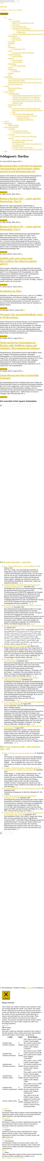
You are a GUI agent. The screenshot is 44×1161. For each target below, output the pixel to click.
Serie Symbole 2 (17, 62)
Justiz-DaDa (16, 21)
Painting (11, 58)
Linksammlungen (13, 94)
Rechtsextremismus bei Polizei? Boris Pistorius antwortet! (22, 788)
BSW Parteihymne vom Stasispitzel (15, 646)
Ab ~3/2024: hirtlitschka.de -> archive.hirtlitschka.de (21, 566)
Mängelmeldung (13, 125)
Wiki (5, 151)
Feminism (11, 43)
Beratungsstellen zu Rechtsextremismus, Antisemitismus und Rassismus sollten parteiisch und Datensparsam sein (21, 168)
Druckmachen (12, 36)
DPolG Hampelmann (19, 66)
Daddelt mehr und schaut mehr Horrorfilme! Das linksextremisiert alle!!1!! (18, 261)
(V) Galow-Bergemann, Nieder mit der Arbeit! (27, 149)
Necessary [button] (5, 1025)
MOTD (6, 121)
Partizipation (8, 123)
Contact (6, 86)
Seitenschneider (17, 56)
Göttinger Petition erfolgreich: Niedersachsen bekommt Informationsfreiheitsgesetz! (22, 585)
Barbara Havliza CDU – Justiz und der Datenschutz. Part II (20, 200)
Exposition (11, 41)
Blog (13, 112)
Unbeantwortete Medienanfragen (23, 114)
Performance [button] (6, 1118)
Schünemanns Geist (18, 49)
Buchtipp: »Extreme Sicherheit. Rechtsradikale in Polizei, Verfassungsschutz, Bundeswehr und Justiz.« (22, 769)
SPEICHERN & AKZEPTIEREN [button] (13, 1158)
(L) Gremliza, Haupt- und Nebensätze (24, 136)
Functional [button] (5, 1108)
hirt (22, 161)
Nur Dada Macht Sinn (19, 27)
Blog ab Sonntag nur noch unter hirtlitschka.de (19, 753)
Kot (9, 45)
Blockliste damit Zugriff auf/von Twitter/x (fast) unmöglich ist (24, 626)
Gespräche (11, 129)
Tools (10, 107)
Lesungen (11, 134)
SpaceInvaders (17, 40)
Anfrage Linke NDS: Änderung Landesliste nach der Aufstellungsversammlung (26, 118)
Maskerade (11, 47)
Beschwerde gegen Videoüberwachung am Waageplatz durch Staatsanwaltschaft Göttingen (27, 109)
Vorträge (11, 138)
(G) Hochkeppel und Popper (21, 133)
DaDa (10, 19)
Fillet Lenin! (16, 38)
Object (10, 51)
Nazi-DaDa (16, 25)
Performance (12, 64)
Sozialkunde (16, 71)
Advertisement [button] (6, 1139)
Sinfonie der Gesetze (15, 105)
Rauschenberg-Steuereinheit (21, 28)
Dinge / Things (9, 92)
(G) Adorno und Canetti (20, 131)
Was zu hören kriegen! (11, 127)
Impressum (11, 90)
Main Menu (4, 14)
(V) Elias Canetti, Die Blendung (22, 147)
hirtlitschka (3, 6)
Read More (3, 192)
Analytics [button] (5, 1127)
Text (9, 75)
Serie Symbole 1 (17, 60)
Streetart (11, 73)
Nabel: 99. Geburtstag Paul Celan (23, 23)
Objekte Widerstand (14, 54)
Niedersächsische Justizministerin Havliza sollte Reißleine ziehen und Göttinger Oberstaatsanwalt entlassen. (20, 345)
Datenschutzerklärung (15, 88)
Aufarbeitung (8, 77)
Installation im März (11, 291)
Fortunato (29, 988)
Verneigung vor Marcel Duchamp (23, 53)
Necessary (8, 1027)
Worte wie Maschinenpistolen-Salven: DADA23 (28, 34)
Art (5, 17)
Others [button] (4, 1150)
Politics (10, 67)
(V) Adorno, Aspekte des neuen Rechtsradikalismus (22, 141)
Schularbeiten (12, 69)
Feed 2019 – (27, 562)
